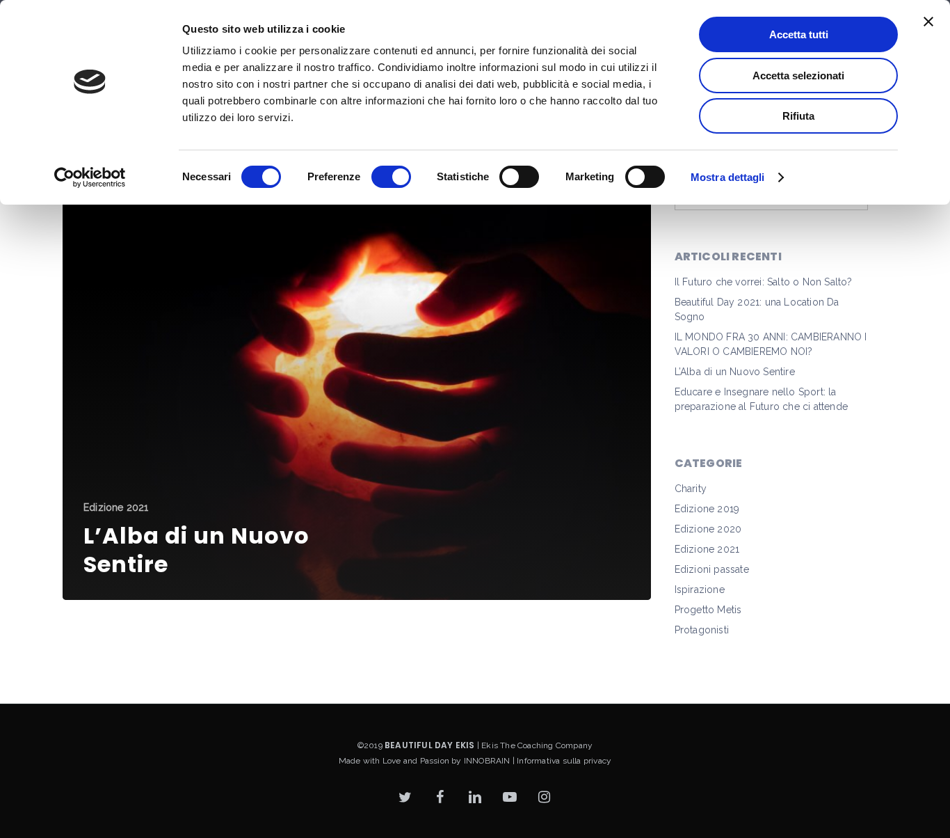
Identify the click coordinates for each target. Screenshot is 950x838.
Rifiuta (798, 116)
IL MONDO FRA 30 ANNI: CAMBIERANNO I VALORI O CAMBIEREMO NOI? (771, 344)
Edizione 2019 (707, 508)
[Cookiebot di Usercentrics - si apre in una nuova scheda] (90, 177)
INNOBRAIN (487, 761)
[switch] (391, 177)
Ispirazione (700, 589)
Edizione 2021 (116, 507)
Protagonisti (702, 629)
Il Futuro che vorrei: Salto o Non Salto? (764, 281)
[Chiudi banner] (928, 21)
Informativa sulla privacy (564, 761)
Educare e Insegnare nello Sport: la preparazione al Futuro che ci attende (761, 399)
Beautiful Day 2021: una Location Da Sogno (757, 309)
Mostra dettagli (728, 177)
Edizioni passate (712, 569)
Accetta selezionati (798, 75)
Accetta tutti (798, 34)
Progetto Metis (708, 609)
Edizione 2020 (708, 529)
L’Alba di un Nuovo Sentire (735, 371)
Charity (691, 488)
